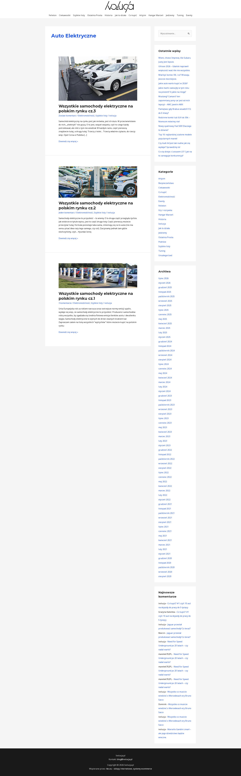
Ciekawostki (65, 15)
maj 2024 (162, 373)
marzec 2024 (164, 382)
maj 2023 (162, 427)
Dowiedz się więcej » (68, 141)
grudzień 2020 (165, 558)
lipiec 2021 (163, 526)
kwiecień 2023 (165, 431)
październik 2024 (166, 350)
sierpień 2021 (164, 522)
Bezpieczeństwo (166, 183)
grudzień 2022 (165, 450)
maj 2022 (162, 481)
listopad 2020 (164, 562)
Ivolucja (162, 223)
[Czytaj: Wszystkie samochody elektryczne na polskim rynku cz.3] (98, 78)
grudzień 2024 (165, 341)
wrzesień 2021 (165, 517)
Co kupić (133, 15)
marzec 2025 (164, 328)
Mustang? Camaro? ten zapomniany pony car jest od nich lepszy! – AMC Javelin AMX (174, 100)
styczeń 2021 (164, 553)
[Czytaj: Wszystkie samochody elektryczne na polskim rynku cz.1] (98, 275)
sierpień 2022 (164, 468)
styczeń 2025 (164, 337)
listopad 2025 (164, 291)
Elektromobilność (86, 115)
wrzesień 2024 (165, 355)
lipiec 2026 (163, 278)
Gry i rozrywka (165, 210)
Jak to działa (120, 15)
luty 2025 (162, 332)
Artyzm (142, 15)
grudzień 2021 (165, 504)
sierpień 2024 (164, 359)
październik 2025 (166, 296)
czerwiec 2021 (165, 531)
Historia (108, 15)
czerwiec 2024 (165, 368)
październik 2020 (166, 567)
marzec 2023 (164, 436)
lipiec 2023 (163, 418)
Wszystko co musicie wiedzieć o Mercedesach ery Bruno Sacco (174, 695)
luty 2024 (162, 386)
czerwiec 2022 (165, 477)
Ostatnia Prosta (94, 15)
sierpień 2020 (164, 576)
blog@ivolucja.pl (124, 759)
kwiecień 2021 (165, 540)
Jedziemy (170, 15)
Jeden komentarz (67, 212)
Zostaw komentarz (67, 115)
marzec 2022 (164, 490)
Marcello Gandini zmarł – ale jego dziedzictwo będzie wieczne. (174, 733)
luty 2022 (162, 495)
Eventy (189, 15)
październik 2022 (166, 459)
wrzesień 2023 (165, 409)
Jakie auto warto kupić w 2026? (173, 83)
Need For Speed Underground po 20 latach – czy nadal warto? (173, 645)
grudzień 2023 (165, 395)
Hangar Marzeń (155, 15)
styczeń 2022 (164, 499)
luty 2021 (162, 549)
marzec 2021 (164, 544)
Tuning (180, 15)
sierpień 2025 (164, 305)
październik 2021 (166, 513)
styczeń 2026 (164, 282)
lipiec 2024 (163, 364)
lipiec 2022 (163, 472)
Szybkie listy (79, 15)
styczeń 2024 (164, 391)
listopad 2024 (164, 346)
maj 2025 (162, 319)
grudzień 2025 (165, 287)
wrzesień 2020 (165, 571)
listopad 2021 (164, 508)
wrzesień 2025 (165, 301)
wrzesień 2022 (165, 463)
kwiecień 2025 (165, 323)
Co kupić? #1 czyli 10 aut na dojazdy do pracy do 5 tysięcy (174, 616)
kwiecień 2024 (165, 377)
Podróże (162, 241)
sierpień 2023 (164, 413)
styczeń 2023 (164, 445)
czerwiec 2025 (165, 314)
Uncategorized (165, 255)
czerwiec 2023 (165, 422)
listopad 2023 (164, 400)
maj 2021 (162, 535)
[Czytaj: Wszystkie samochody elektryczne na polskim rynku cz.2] (98, 181)
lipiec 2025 (163, 310)
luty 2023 (162, 440)
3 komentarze (65, 303)
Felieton (52, 15)
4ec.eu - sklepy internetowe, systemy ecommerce (129, 768)
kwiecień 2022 (165, 486)
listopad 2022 (164, 454)
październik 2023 (166, 404)
